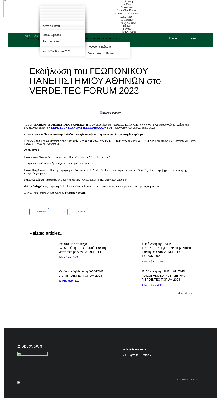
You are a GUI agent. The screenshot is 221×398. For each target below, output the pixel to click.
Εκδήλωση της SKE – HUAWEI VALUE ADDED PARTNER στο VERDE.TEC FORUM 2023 (163, 275)
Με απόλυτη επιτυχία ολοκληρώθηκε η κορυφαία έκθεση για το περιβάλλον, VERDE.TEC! (82, 248)
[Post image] (43, 249)
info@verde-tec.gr (138, 349)
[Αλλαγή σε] (129, 31)
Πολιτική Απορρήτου (187, 379)
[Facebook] (167, 350)
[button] (39, 211)
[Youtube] (176, 350)
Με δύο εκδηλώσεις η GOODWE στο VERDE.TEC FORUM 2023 (81, 273)
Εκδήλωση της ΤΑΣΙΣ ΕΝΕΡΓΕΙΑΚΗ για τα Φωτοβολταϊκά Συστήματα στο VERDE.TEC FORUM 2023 (166, 250)
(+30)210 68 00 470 (138, 355)
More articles (184, 293)
